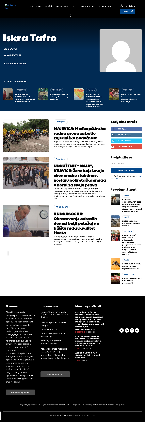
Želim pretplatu (126, 170)
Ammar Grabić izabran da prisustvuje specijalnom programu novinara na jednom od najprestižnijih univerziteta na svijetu (131, 244)
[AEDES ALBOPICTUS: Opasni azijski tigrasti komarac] (115, 264)
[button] (70, 15)
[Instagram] (127, 330)
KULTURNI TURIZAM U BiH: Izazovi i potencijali (132, 280)
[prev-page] (5, 253)
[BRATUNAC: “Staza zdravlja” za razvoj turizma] (43, 94)
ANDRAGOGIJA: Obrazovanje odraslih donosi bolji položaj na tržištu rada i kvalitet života (76, 223)
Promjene (91, 90)
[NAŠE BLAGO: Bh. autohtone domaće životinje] (115, 221)
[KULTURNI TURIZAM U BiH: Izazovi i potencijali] (115, 278)
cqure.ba (91, 415)
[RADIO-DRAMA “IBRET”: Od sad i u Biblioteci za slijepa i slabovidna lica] (8, 94)
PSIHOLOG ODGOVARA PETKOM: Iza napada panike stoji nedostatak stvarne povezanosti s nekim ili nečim (132, 205)
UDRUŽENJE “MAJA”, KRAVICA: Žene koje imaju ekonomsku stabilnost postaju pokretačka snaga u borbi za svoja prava (80, 175)
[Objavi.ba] (12, 9)
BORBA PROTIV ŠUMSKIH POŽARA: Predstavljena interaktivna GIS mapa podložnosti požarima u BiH (94, 100)
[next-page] (10, 253)
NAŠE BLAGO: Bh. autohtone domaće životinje (131, 223)
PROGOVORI (21, 90)
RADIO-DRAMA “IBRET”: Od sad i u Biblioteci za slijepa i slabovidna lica (25, 97)
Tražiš (126, 196)
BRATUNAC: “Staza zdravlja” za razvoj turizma (59, 96)
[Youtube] (137, 330)
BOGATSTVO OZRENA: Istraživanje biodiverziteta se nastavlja (131, 97)
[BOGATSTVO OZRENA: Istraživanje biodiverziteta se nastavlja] (114, 94)
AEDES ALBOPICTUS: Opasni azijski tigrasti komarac (131, 266)
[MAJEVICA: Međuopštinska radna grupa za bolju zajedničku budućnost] (26, 135)
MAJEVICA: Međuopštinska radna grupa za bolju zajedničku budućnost (80, 133)
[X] (132, 330)
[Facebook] (121, 330)
